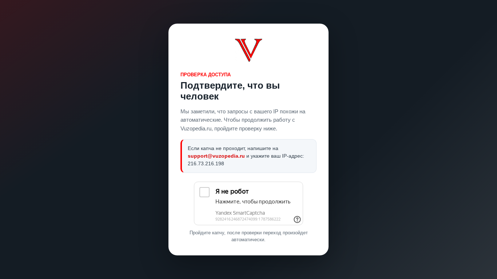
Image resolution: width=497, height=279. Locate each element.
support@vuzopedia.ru (216, 156)
